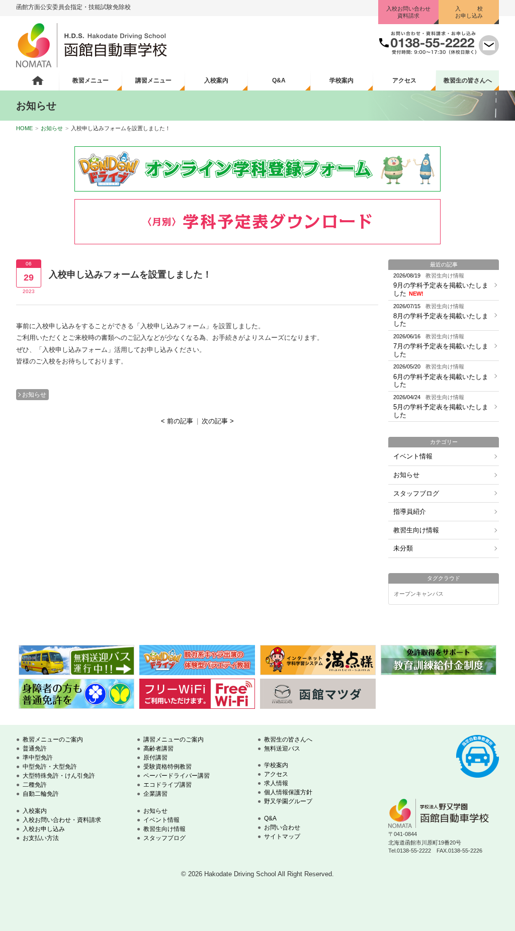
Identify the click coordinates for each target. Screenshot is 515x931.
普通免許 (35, 748)
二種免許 (35, 784)
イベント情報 (413, 456)
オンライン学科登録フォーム (257, 169)
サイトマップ (282, 836)
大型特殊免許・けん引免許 (59, 775)
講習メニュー (153, 80)
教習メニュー (90, 80)
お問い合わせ (282, 827)
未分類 (403, 548)
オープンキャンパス (419, 594)
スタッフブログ (416, 493)
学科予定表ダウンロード (257, 221)
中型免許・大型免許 (50, 766)
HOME (24, 128)
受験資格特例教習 (167, 766)
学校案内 (341, 80)
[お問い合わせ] (489, 53)
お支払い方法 (41, 838)
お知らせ (52, 128)
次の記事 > (218, 421)
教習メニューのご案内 (53, 739)
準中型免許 (38, 757)
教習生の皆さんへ (288, 739)
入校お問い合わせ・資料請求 (62, 819)
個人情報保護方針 (288, 792)
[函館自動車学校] (91, 65)
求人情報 (276, 783)
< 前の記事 (177, 421)
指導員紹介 (409, 511)
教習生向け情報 (416, 530)
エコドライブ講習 (167, 784)
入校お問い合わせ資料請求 (408, 12)
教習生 (468, 80)
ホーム (37, 80)
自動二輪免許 (41, 793)
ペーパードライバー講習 (176, 775)
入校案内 (216, 80)
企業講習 (155, 793)
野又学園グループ (288, 801)
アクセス (404, 80)
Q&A (279, 80)
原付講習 (155, 757)
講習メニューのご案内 (173, 739)
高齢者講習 (158, 748)
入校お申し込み (44, 828)
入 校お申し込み (469, 12)
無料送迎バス (282, 748)
